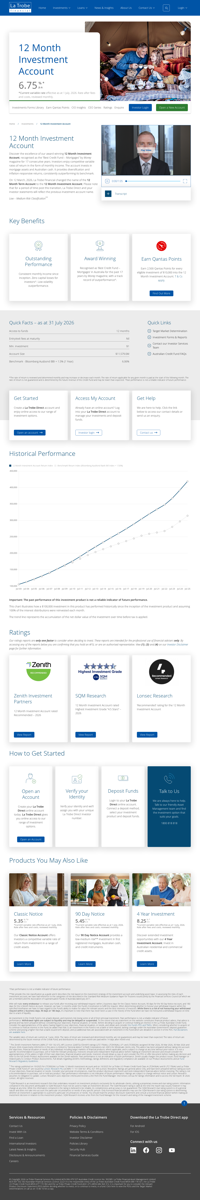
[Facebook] (146, 1152)
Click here (111, 1186)
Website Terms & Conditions (86, 1132)
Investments (28, 123)
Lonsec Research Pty (53, 1068)
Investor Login (140, 107)
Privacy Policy (78, 1126)
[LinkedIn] (133, 1152)
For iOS (134, 1132)
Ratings (108, 107)
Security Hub (77, 1149)
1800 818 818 (169, 823)
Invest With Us (17, 1132)
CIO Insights (79, 107)
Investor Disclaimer (177, 644)
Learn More (25, 964)
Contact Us (15, 1126)
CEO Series (94, 107)
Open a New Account (172, 107)
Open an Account (30, 839)
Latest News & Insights (22, 1149)
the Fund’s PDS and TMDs (140, 1025)
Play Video (146, 150)
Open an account (27, 432)
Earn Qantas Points (57, 107)
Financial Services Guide (84, 1155)
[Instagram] (159, 1152)
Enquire (119, 107)
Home (12, 123)
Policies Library (79, 1143)
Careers (13, 1161)
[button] (116, 194)
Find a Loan (16, 1137)
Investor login (86, 432)
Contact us (146, 432)
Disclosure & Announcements (27, 1155)
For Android (137, 1126)
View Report (24, 734)
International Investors (22, 1143)
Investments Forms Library (28, 107)
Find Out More (161, 293)
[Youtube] (172, 1152)
